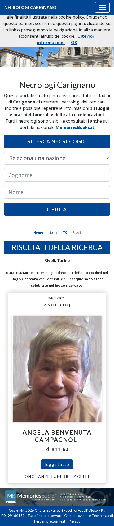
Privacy (74, 521)
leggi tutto (57, 464)
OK (74, 42)
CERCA (57, 209)
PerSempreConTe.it (49, 521)
